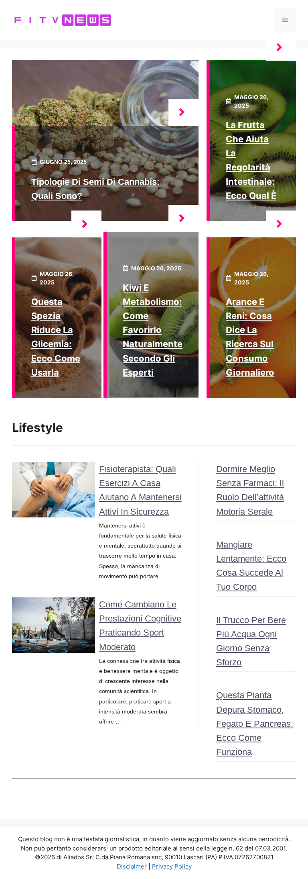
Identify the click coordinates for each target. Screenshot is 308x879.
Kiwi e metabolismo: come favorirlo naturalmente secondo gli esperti (152, 330)
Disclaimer (132, 866)
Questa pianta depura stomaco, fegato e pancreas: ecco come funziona (254, 723)
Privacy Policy (172, 866)
